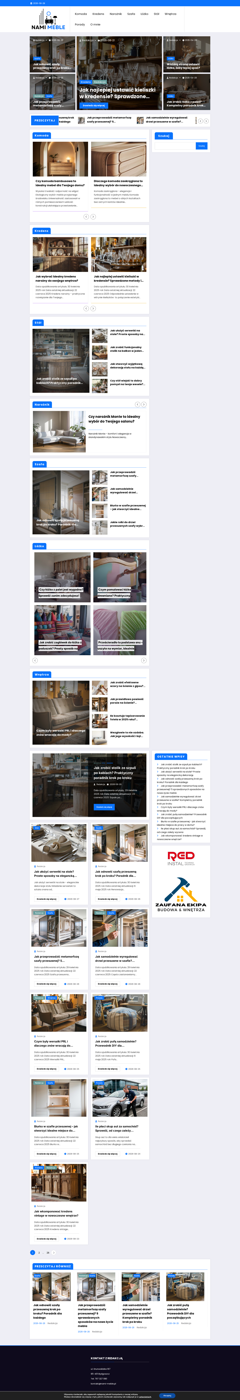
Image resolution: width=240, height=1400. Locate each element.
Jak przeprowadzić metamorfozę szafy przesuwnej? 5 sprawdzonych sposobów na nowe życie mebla (51, 104)
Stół (156, 14)
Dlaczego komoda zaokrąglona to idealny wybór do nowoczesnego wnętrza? (118, 183)
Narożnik (116, 14)
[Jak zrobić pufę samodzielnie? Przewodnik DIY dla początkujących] (120, 1012)
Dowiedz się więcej (94, 105)
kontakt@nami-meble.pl (103, 1383)
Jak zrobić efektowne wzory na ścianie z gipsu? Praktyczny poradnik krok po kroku (127, 684)
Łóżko (144, 14)
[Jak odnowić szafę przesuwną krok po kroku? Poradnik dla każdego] (120, 843)
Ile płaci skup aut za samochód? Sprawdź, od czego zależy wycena (116, 1129)
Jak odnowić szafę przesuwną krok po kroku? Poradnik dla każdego (52, 66)
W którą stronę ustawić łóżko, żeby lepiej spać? (183, 66)
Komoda (81, 14)
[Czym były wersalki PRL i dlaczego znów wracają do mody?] (58, 1012)
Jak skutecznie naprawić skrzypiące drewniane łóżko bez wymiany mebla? (52, 648)
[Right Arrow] (206, 121)
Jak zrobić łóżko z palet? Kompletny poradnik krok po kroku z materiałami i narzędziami (185, 104)
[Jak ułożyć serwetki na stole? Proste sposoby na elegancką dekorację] (58, 843)
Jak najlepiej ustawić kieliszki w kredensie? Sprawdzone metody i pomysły (117, 279)
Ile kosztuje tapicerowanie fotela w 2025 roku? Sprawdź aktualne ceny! (127, 718)
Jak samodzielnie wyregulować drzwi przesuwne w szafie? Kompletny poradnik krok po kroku (101, 120)
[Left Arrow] (200, 121)
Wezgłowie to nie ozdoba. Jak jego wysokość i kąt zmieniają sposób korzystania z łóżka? (127, 734)
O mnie (95, 24)
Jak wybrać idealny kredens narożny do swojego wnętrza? (57, 279)
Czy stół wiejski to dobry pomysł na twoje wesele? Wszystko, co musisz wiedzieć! (126, 383)
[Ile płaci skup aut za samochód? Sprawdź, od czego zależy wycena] (120, 1097)
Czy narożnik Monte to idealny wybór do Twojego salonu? (114, 419)
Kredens (98, 14)
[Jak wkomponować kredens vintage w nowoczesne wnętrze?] (58, 1182)
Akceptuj (167, 1395)
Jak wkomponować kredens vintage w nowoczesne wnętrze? (56, 1213)
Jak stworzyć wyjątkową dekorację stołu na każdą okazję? (126, 366)
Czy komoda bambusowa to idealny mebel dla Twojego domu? (60, 183)
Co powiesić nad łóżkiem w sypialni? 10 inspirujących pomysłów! (107, 648)
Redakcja (39, 40)
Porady (80, 24)
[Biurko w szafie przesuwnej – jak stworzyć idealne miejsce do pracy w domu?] (58, 1097)
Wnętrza (170, 14)
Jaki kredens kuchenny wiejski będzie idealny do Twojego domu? (118, 94)
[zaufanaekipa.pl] (181, 894)
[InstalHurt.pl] (181, 858)
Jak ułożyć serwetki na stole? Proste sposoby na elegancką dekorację (126, 332)
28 (48, 1252)
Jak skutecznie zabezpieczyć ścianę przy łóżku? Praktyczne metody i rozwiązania (110, 595)
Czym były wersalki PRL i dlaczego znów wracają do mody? (159, 119)
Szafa (131, 14)
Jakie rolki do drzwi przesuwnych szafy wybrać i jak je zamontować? (128, 524)
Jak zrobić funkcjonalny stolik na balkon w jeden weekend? (126, 349)
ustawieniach (145, 1397)
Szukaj (163, 136)
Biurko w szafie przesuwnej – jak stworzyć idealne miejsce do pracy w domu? (128, 507)
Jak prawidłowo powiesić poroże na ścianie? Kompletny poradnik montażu (127, 701)
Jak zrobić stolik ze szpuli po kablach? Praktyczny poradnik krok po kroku (58, 381)
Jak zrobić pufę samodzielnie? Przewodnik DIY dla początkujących (115, 1044)
